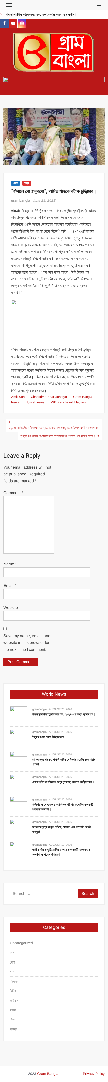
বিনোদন (14, 981)
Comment (13, 493)
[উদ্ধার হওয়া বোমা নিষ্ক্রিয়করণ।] (18, 737)
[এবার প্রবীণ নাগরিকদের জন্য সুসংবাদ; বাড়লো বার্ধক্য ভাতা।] (18, 782)
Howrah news (35, 402)
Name (10, 564)
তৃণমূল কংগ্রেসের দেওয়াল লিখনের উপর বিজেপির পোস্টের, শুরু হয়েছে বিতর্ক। (58, 436)
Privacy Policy (94, 1074)
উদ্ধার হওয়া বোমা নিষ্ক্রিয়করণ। (49, 737)
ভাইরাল (14, 1001)
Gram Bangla (47, 1074)
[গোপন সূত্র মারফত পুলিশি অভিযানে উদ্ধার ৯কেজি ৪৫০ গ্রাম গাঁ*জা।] (18, 760)
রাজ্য (26, 183)
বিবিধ (13, 991)
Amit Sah (18, 397)
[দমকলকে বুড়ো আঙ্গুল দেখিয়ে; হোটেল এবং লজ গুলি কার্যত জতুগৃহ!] (18, 827)
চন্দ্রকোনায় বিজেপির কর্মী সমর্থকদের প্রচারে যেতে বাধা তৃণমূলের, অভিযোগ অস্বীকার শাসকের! (53, 428)
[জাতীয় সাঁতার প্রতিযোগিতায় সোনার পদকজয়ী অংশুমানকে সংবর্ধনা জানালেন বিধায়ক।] (18, 850)
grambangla (20, 200)
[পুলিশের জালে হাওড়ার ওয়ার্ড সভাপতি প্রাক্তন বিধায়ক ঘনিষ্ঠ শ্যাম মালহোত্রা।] (18, 805)
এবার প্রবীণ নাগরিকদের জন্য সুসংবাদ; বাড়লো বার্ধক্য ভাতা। (63, 782)
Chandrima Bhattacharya (49, 397)
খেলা (12, 953)
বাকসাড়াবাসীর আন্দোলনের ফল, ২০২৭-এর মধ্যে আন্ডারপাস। (41, 14)
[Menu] (8, 5)
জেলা (15, 183)
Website (10, 607)
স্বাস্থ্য (13, 1029)
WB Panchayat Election (68, 402)
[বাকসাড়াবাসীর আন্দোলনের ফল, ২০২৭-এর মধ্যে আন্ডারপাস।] (18, 715)
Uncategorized (21, 943)
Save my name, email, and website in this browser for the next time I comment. (26, 642)
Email (9, 585)
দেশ (12, 972)
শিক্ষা (12, 1020)
